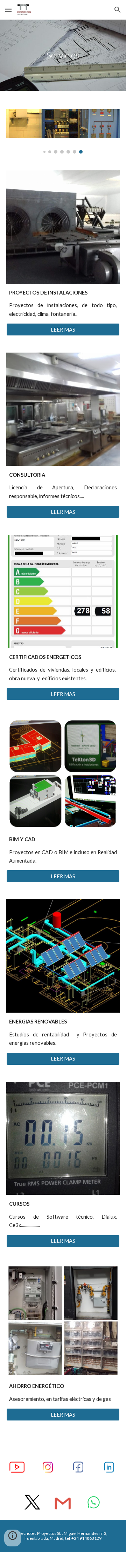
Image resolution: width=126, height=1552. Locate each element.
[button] (8, 9)
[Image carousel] (63, 131)
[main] (63, 55)
